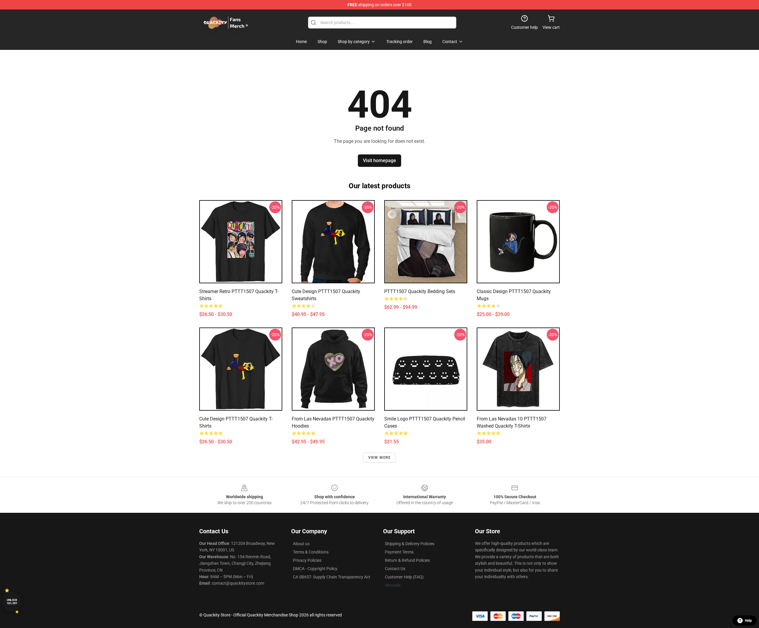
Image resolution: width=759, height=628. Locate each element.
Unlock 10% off (12, 602)
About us (301, 543)
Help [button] (748, 620)
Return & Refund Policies (407, 560)
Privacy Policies (307, 560)
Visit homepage (379, 160)
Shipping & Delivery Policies (409, 543)
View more (379, 457)
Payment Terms (399, 552)
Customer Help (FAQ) (404, 577)
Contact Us (395, 568)
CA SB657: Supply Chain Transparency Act (331, 577)
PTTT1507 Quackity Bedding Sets (419, 291)
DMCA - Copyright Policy (315, 568)
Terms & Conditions (311, 552)
